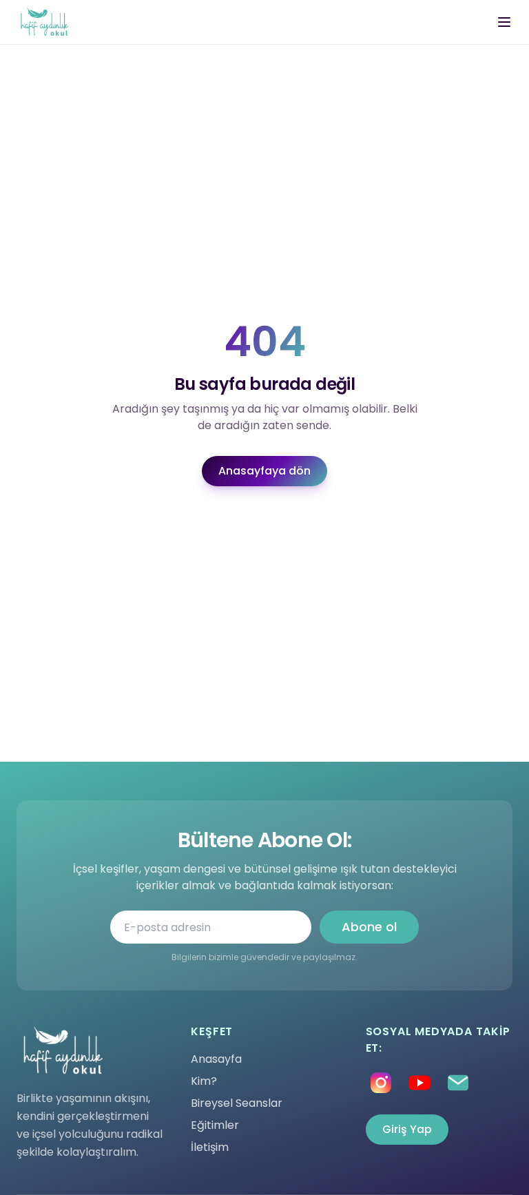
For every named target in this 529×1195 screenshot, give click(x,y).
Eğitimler (215, 1125)
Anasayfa (216, 1059)
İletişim (210, 1147)
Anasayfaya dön (264, 471)
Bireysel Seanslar (236, 1103)
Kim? (204, 1081)
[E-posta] (458, 1083)
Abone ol (369, 926)
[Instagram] (381, 1083)
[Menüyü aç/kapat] (504, 22)
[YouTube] (419, 1083)
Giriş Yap (407, 1129)
